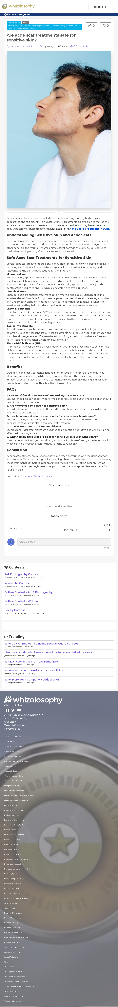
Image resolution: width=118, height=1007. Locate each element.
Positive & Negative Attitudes (16, 937)
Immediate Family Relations (16, 859)
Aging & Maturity (11, 751)
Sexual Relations (11, 957)
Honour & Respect (11, 844)
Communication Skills (13, 776)
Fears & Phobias (10, 830)
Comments (80, 46)
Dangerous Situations (13, 786)
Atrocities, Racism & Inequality (16, 761)
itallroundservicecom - (13, 647)
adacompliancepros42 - (14, 665)
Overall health (14, 22)
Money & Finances (11, 888)
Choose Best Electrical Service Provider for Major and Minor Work (48, 652)
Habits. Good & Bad (12, 839)
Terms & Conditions (15, 725)
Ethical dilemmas (11, 815)
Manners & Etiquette (12, 883)
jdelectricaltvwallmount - (15, 656)
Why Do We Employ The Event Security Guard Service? (41, 643)
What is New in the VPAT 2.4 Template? (31, 661)
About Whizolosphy (15, 718)
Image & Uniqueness (12, 854)
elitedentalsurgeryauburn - (15, 674)
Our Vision (10, 722)
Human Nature (10, 849)
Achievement (9, 742)
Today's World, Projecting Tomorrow (19, 986)
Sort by (107, 525)
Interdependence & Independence (17, 869)
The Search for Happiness (14, 976)
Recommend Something (59, 506)
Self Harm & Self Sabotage (15, 947)
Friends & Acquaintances (14, 835)
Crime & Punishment (13, 781)
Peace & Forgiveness (12, 918)
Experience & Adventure (14, 820)
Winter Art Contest (17, 583)
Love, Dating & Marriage (14, 879)
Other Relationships (12, 903)
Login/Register (102, 7)
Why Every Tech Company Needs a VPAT (32, 679)
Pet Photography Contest (21, 574)
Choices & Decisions (12, 771)
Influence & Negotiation (14, 864)
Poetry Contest (14, 610)
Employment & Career (13, 810)
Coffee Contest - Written (21, 601)
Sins (6, 962)
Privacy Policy (12, 728)
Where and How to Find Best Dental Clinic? (33, 670)
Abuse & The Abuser (12, 737)
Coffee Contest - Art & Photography (28, 592)
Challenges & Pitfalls (12, 766)
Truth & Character (11, 991)
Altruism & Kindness (12, 756)
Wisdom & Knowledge (13, 1001)
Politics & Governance (13, 932)
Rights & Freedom (11, 942)
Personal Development (13, 928)
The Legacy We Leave (13, 972)
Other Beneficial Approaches (16, 898)
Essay (25, 22)
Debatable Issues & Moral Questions (19, 795)
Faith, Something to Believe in (16, 825)
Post (106, 548)
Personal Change (11, 923)
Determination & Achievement (17, 800)
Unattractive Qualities (13, 996)
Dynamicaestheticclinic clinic (23, 46)
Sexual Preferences (12, 952)
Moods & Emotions (12, 893)
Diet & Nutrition (10, 805)
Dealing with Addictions (14, 790)
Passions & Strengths (13, 913)
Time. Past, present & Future (16, 981)
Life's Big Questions (12, 874)
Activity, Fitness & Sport (14, 746)
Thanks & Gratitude (12, 967)
